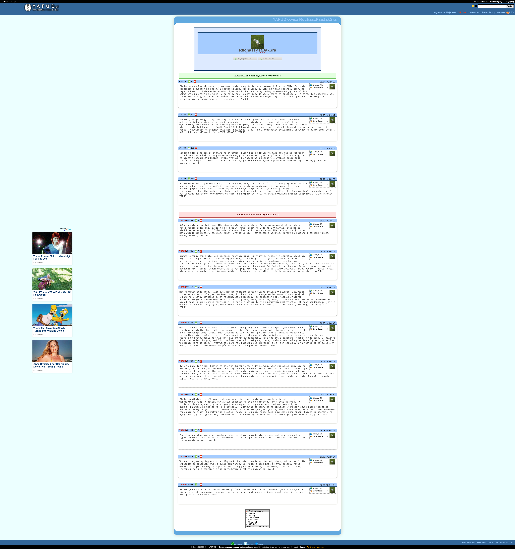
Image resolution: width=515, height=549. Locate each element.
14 (320, 463)
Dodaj (492, 12)
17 (320, 491)
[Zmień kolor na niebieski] (470, 6)
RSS (511, 12)
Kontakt (501, 12)
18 (320, 329)
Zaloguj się (509, 2)
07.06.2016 (325, 148)
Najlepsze (451, 12)
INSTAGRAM (238, 545)
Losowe (472, 12)
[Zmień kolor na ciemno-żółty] (473, 6)
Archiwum (482, 12)
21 (320, 121)
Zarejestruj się (496, 2)
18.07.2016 (325, 115)
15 (320, 436)
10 (320, 88)
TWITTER (250, 545)
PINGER (260, 545)
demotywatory (233, 547)
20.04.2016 (325, 179)
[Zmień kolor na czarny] (476, 6)
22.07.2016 (325, 82)
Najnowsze (439, 12)
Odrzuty (462, 12)
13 (320, 185)
